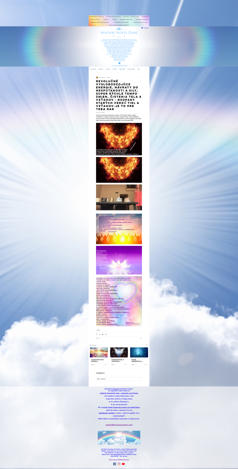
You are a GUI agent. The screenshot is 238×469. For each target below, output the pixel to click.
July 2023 (98, 330)
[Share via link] (105, 334)
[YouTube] (123, 464)
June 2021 (108, 69)
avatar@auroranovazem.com (119, 424)
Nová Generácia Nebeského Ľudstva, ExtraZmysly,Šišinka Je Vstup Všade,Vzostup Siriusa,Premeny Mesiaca (139, 360)
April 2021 (100, 69)
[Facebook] (114, 464)
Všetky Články (93, 69)
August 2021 (122, 69)
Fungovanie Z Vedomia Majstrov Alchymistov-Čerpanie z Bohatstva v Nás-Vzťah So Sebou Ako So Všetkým (118, 360)
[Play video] (119, 170)
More (138, 69)
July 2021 (115, 69)
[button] (146, 69)
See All (146, 345)
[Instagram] (119, 464)
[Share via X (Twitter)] (99, 334)
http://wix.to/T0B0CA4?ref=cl (119, 459)
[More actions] (141, 77)
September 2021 (131, 69)
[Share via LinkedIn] (102, 334)
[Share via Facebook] (96, 334)
